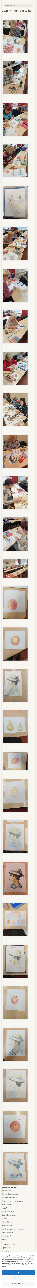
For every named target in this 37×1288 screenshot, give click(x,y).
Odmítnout (18, 1278)
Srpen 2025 (6, 1248)
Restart (4, 1239)
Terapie (4, 1218)
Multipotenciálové (8, 1211)
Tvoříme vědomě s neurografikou (13, 1201)
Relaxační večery (8, 1225)
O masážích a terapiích (9, 1215)
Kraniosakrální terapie (9, 1197)
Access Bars (6, 1191)
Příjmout (18, 1272)
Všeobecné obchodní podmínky (12, 1229)
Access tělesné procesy (10, 1194)
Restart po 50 (6, 1236)
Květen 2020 (6, 1251)
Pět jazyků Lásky (8, 1222)
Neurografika (6, 1204)
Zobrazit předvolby (18, 1283)
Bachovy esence (7, 1232)
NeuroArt (5, 1208)
